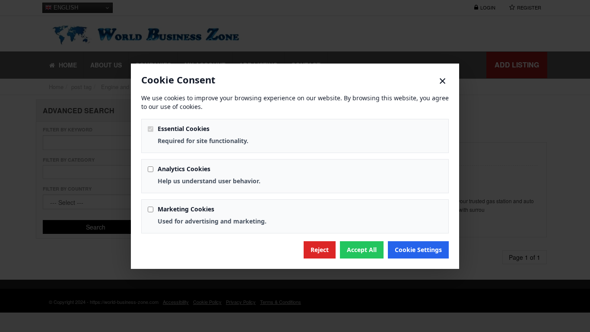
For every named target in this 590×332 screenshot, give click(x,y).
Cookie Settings (418, 250)
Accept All (362, 250)
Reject (320, 250)
